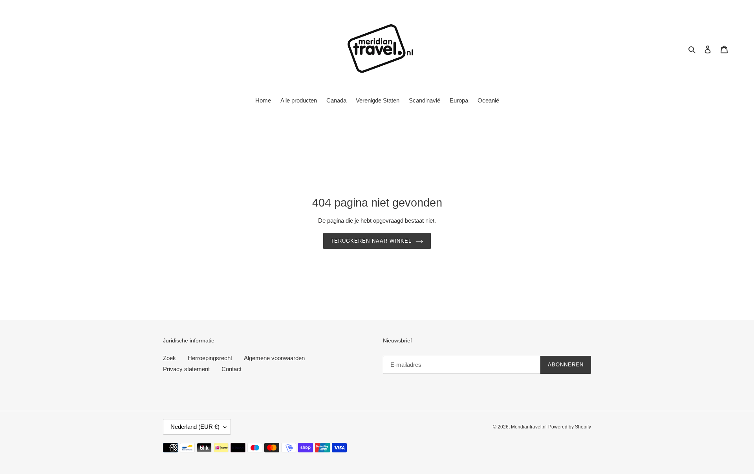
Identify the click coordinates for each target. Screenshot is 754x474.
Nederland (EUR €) (195, 426)
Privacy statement (186, 369)
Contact (231, 369)
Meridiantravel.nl (529, 427)
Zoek (169, 358)
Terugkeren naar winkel (371, 241)
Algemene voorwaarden (274, 358)
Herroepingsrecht (210, 358)
